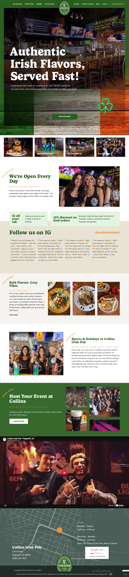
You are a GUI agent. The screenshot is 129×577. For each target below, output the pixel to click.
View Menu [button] (13, 315)
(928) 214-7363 (19, 558)
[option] (64, 67)
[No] (126, 574)
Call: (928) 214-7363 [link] (117, 4)
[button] (76, 396)
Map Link (59, 530)
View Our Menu (65, 116)
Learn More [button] (18, 421)
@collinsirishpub (107, 232)
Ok (111, 574)
